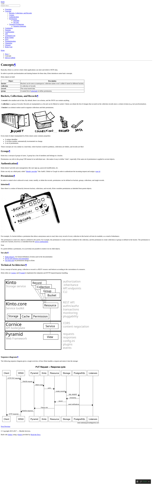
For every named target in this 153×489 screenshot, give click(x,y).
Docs (6, 54)
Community (9, 28)
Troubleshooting (10, 41)
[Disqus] (76, 462)
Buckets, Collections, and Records (20, 13)
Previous (7, 426)
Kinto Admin (9, 37)
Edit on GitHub (10, 58)
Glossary (8, 45)
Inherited (16, 20)
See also (16, 22)
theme (20, 434)
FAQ (6, 39)
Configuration (9, 32)
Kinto (3, 2)
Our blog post (9, 260)
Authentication (14, 17)
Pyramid (22, 273)
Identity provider (31, 171)
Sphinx (10, 434)
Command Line (10, 36)
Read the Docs (35, 434)
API (6, 34)
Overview (8, 9)
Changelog (8, 43)
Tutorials (8, 30)
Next (2, 426)
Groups (11, 15)
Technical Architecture (16, 24)
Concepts (8, 11)
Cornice (13, 273)
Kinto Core (8, 47)
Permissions (13, 19)
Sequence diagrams (19, 26)
